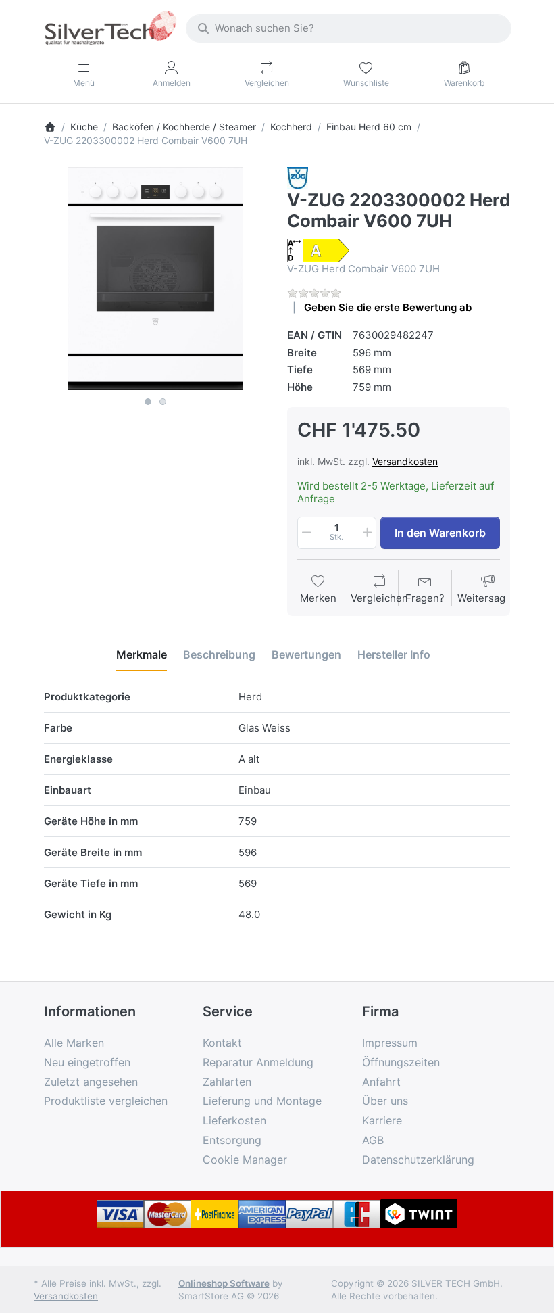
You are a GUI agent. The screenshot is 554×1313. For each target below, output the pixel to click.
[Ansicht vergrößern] (155, 278)
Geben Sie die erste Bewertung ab (388, 307)
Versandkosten (405, 461)
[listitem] (155, 278)
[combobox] (348, 28)
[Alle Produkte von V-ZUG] (297, 176)
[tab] (141, 654)
